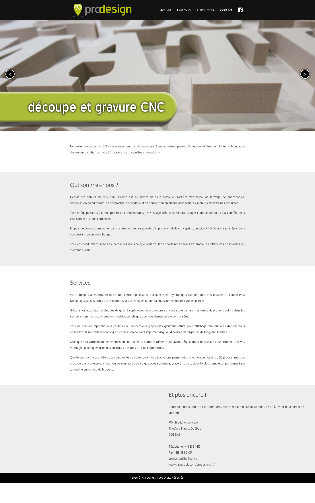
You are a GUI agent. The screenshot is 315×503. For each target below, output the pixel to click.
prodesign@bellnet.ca (183, 458)
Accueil (165, 10)
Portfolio (184, 10)
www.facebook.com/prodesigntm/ (192, 464)
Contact (226, 10)
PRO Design (109, 10)
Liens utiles (205, 10)
